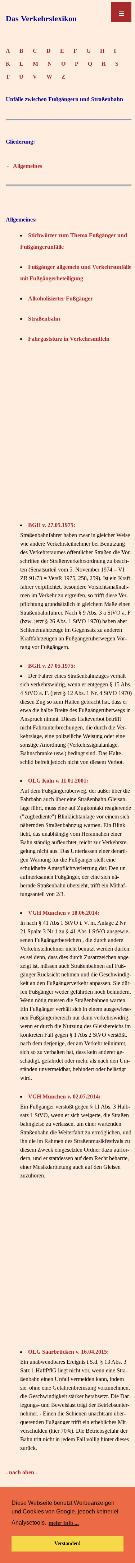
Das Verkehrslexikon (41, 18)
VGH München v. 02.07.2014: (64, 1096)
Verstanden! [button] (67, 1543)
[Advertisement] (67, 432)
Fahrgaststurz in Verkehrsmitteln (68, 339)
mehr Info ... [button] (64, 1523)
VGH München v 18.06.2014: (63, 913)
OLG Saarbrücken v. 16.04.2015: (68, 1352)
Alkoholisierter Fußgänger (60, 298)
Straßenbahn (44, 319)
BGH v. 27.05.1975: (51, 525)
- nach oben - (21, 1472)
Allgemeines (27, 166)
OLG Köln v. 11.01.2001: (58, 781)
